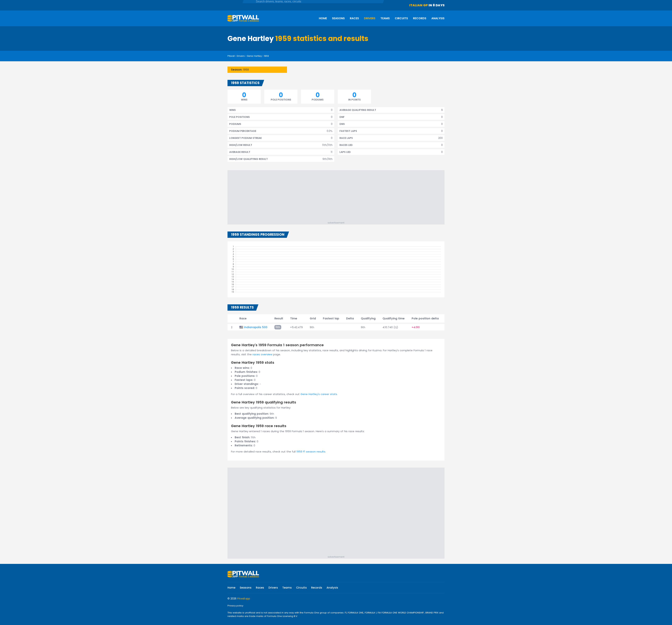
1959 (266, 56)
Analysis (437, 18)
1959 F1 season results (310, 451)
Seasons (338, 18)
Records (419, 18)
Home (323, 18)
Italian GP (418, 5)
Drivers (369, 18)
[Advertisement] (338, 196)
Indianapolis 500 (255, 327)
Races (354, 18)
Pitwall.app (243, 598)
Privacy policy (235, 605)
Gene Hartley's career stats (318, 394)
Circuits (401, 18)
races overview (262, 354)
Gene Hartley (254, 56)
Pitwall (231, 56)
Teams (385, 18)
